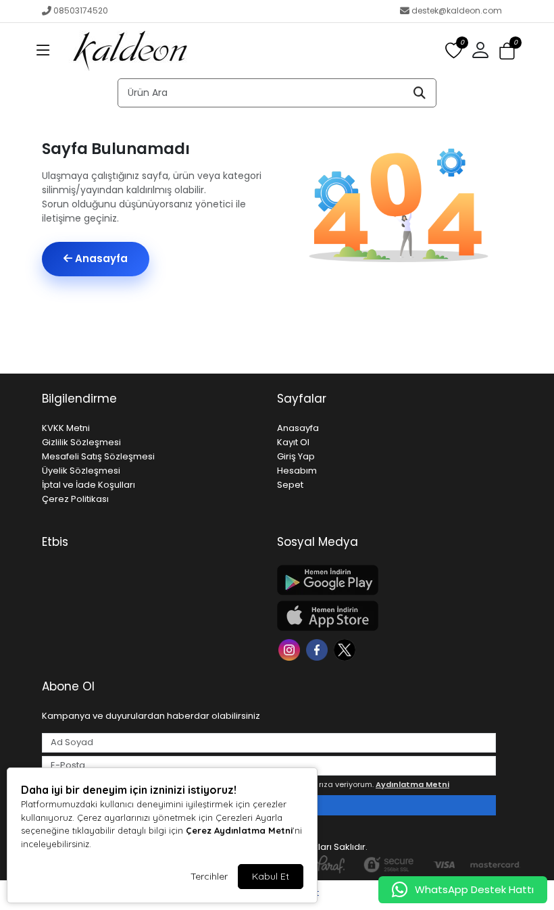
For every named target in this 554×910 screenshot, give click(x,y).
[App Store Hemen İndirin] (386, 616)
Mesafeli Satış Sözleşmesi (98, 456)
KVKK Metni (66, 428)
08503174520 (80, 10)
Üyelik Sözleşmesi (81, 470)
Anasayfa (100, 258)
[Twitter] (346, 649)
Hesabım (297, 470)
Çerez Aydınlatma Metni (239, 830)
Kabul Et (270, 876)
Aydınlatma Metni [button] (412, 784)
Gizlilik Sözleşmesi (81, 442)
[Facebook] (318, 649)
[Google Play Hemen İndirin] (386, 580)
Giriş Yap (296, 456)
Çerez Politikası (75, 498)
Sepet (290, 484)
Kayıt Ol (293, 442)
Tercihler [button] (209, 876)
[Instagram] (291, 649)
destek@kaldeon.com (456, 10)
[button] (43, 50)
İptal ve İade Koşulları (88, 484)
